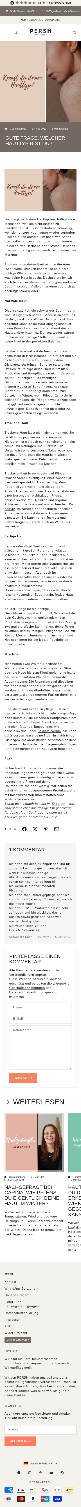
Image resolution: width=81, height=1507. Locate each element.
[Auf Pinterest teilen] (46, 829)
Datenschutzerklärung (21, 1313)
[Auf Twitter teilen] (35, 829)
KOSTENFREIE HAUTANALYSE (43, 20)
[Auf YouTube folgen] (51, 1473)
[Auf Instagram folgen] (30, 1473)
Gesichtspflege (18, 128)
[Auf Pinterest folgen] (40, 1473)
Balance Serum (49, 731)
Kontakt (10, 1282)
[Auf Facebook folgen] (19, 1473)
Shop (56, 803)
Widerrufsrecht (15, 1333)
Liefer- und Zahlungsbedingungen (21, 1304)
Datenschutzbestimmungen (30, 992)
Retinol (9, 635)
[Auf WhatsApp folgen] (62, 1473)
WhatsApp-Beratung (20, 1288)
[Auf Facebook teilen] (24, 829)
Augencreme (58, 513)
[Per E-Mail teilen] (56, 829)
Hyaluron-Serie (28, 386)
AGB (7, 1326)
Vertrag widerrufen (18, 1339)
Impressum (13, 1319)
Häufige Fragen (16, 1295)
